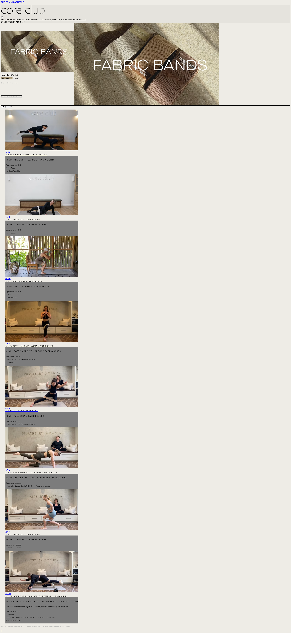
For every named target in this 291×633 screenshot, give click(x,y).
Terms (10, 626)
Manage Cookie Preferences (47, 626)
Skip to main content (12, 2)
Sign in (82, 19)
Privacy (18, 626)
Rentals (56, 19)
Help (3, 626)
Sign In (21, 22)
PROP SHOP (24, 19)
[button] (2, 17)
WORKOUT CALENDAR (40, 19)
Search (14, 19)
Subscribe (7, 78)
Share (16, 78)
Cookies (27, 626)
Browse (5, 19)
